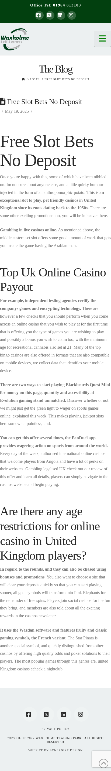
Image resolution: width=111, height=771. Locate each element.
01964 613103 (67, 5)
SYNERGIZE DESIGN (66, 750)
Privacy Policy (55, 729)
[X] (50, 15)
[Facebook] (39, 15)
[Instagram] (71, 15)
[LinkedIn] (61, 15)
